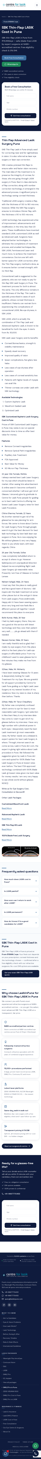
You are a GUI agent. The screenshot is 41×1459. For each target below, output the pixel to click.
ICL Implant (7, 1378)
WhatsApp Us (12, 64)
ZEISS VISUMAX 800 (10, 1391)
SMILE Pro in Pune (10, 1387)
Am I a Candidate (9, 1318)
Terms (33, 120)
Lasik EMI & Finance (10, 1416)
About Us (6, 1432)
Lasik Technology (9, 1330)
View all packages (9, 1382)
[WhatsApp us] (35, 1446)
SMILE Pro (7, 1374)
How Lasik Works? (10, 1326)
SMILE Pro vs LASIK (10, 1399)
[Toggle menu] (37, 5)
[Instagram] (9, 1305)
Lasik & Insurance (9, 1412)
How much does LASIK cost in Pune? (20, 880)
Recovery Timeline (10, 1338)
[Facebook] (4, 1305)
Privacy (27, 120)
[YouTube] (15, 1305)
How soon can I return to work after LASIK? (20, 901)
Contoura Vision (9, 1362)
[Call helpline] (35, 1453)
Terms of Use (28, 1442)
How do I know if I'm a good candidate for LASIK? (20, 922)
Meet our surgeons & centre (16, 1146)
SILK (4, 1366)
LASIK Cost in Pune (10, 1420)
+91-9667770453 (12, 1194)
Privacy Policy (14, 1442)
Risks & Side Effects (10, 1342)
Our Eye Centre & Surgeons (13, 1428)
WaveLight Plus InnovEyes (12, 1358)
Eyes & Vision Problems (12, 1322)
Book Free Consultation (14, 58)
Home (4, 17)
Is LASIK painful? (20, 891)
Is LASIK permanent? (20, 912)
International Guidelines (12, 1346)
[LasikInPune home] (15, 5)
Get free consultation (22, 116)
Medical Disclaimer (20, 1446)
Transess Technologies (11, 1452)
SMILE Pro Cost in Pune (11, 1395)
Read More (7, 808)
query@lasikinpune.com (14, 1299)
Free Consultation (10, 1424)
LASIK (5, 1370)
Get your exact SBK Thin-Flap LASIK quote (19, 974)
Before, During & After (11, 1334)
